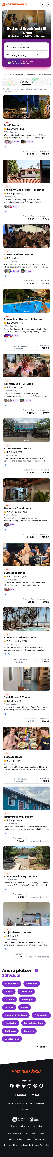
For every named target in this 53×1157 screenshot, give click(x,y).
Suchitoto (29, 1031)
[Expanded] (5, 75)
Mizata (24, 1007)
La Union (9, 999)
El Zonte (9, 1007)
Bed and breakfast (37, 1103)
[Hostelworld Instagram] (24, 1086)
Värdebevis (39, 1139)
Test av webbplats (11, 1145)
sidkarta (24, 1145)
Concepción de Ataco (16, 1015)
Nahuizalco (10, 1023)
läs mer (14, 91)
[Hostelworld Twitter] (18, 1086)
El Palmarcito (41, 1015)
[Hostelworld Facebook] (12, 1086)
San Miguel (27, 999)
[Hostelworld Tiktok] (41, 1086)
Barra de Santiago (33, 1023)
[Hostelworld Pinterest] (35, 1086)
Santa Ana (31, 983)
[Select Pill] (42, 4)
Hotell (25, 1103)
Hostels (18, 1103)
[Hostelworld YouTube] (29, 1086)
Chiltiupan (10, 1031)
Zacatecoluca (12, 1039)
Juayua (9, 991)
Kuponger (28, 1139)
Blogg (10, 1103)
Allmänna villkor (15, 1139)
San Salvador (11, 983)
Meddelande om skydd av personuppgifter (26, 1133)
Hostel (7, 122)
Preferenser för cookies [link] (39, 1145)
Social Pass (26, 1109)
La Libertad (26, 991)
